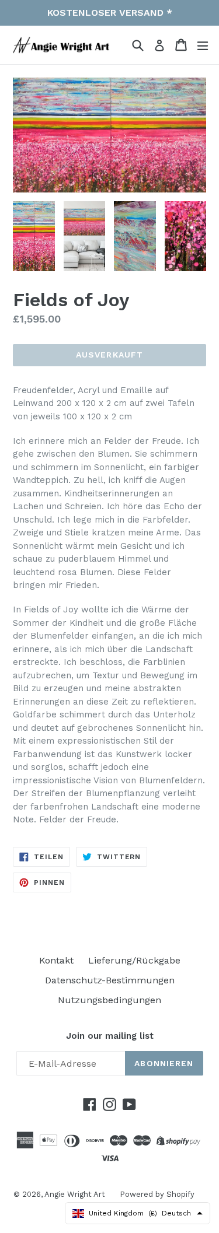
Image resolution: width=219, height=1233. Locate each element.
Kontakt (56, 960)
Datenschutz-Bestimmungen (110, 980)
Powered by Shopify (157, 1194)
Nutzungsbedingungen (109, 1000)
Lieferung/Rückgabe (134, 960)
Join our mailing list (110, 1036)
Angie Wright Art (74, 1194)
